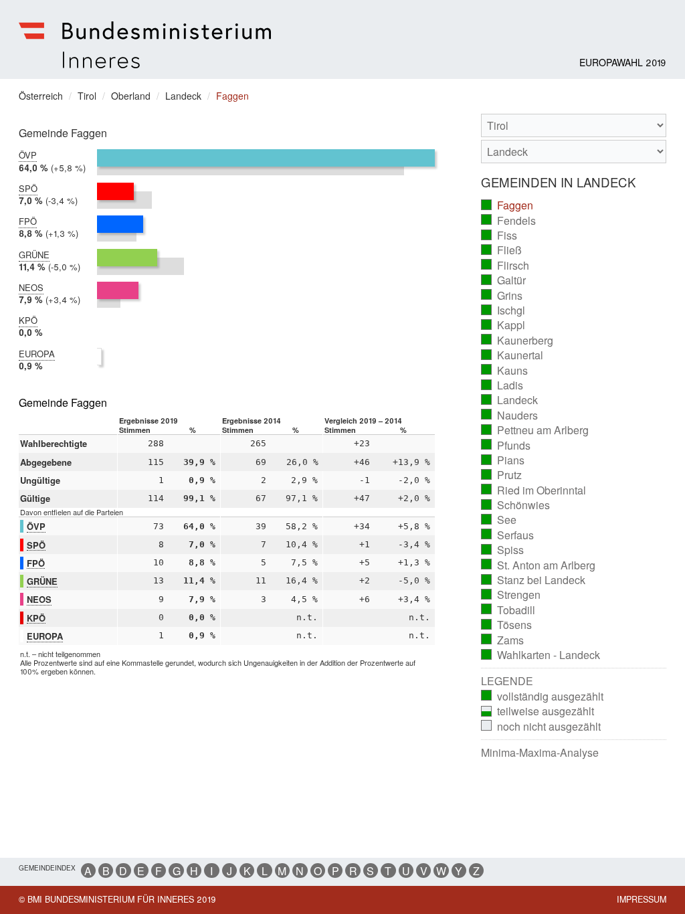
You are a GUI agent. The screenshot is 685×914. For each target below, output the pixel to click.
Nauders (510, 415)
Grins (502, 295)
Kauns (505, 370)
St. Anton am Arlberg (538, 565)
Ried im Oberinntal (534, 490)
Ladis (502, 385)
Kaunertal (512, 355)
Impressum (641, 899)
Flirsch (505, 265)
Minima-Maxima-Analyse (540, 752)
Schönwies (516, 505)
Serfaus (508, 535)
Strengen (511, 594)
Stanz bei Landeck (533, 580)
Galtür (504, 280)
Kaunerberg (517, 340)
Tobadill (508, 610)
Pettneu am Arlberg (535, 430)
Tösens (507, 625)
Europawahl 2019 (622, 62)
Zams (503, 640)
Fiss (499, 235)
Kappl (503, 325)
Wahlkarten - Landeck (541, 655)
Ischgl (503, 310)
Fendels (509, 220)
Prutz (502, 475)
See (499, 520)
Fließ (502, 250)
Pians (503, 460)
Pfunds (506, 445)
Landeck (510, 400)
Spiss (503, 550)
